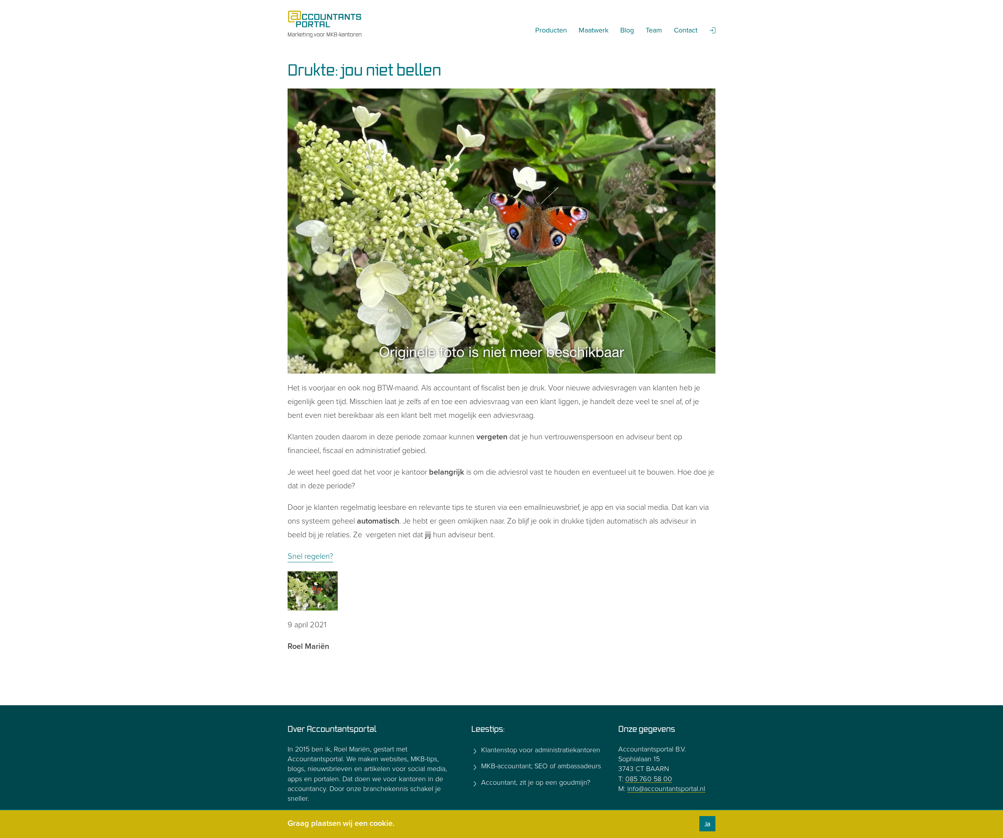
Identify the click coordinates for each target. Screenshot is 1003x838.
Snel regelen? (310, 556)
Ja (707, 824)
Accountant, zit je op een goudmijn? (534, 782)
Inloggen (712, 30)
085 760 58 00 (648, 779)
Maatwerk (593, 30)
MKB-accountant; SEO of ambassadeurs (540, 766)
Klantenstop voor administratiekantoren (539, 750)
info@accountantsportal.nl (666, 788)
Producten (551, 30)
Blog (627, 30)
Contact (685, 30)
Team (654, 30)
